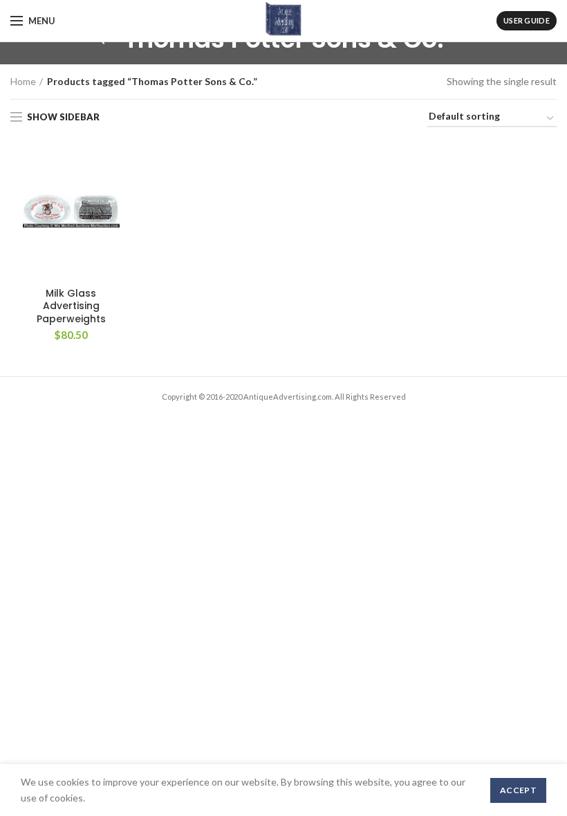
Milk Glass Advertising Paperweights (71, 306)
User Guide (526, 20)
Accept (518, 790)
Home (23, 81)
